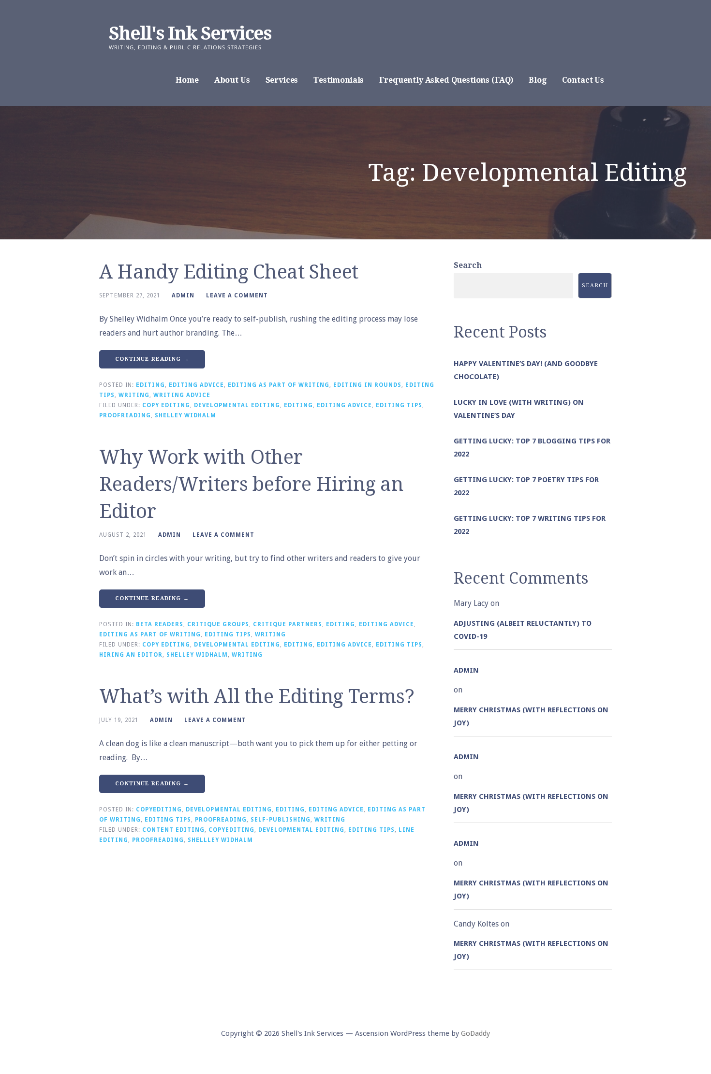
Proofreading (125, 415)
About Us (232, 80)
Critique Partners (287, 624)
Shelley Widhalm (185, 415)
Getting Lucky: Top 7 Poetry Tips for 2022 (526, 486)
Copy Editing (166, 405)
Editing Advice (196, 385)
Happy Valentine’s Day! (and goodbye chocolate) (526, 370)
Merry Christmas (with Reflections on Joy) (531, 716)
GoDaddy (475, 1033)
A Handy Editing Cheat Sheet (228, 272)
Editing (150, 385)
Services (282, 80)
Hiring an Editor (131, 654)
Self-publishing (281, 819)
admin (183, 295)
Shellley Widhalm (220, 840)
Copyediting (159, 809)
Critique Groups (218, 624)
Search (468, 265)
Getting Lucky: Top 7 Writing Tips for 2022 (530, 525)
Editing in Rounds (367, 385)
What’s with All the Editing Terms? (257, 696)
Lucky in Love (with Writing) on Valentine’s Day (519, 409)
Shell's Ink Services (190, 33)
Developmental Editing (237, 405)
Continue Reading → (152, 359)
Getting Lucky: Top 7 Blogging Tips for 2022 (532, 447)
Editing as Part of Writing (278, 385)
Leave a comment (237, 295)
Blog (537, 80)
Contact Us (583, 80)
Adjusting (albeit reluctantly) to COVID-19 (523, 630)
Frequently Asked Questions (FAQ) (446, 80)
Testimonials (338, 80)
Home (187, 80)
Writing (133, 395)
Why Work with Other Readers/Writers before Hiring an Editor (251, 484)
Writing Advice (181, 395)
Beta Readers (159, 624)
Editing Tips (399, 405)
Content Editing (173, 829)
